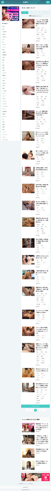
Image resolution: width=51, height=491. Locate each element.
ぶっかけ (4, 103)
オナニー (4, 116)
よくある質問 (20, 483)
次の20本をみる (35, 406)
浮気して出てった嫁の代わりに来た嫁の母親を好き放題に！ (42, 46)
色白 (42, 389)
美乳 (42, 30)
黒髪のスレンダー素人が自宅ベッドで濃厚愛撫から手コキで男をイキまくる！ (42, 346)
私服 (45, 98)
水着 (3, 80)
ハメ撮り (4, 91)
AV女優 (38, 27)
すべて (46, 12)
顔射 (3, 88)
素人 (3, 29)
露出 (3, 129)
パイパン (4, 78)
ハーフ (3, 47)
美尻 (37, 98)
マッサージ (4, 134)
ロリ (3, 39)
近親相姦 (4, 111)
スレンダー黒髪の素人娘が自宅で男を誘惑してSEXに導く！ (42, 113)
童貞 (3, 67)
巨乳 (3, 26)
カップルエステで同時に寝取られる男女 (42, 311)
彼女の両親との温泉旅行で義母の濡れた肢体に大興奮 (42, 241)
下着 (37, 228)
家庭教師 (4, 55)
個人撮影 (38, 38)
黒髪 (42, 96)
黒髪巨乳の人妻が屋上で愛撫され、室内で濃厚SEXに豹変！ (42, 289)
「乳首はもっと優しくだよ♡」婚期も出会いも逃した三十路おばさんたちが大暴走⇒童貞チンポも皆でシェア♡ (42, 439)
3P (3, 119)
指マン (38, 358)
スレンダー (39, 119)
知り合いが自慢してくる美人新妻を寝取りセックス (42, 203)
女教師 (3, 52)
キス (37, 76)
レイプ (3, 109)
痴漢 (3, 127)
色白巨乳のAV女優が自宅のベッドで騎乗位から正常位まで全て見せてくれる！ (42, 64)
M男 (3, 70)
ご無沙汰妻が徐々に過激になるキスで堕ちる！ (42, 272)
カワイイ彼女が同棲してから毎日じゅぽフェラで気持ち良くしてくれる (42, 330)
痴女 (3, 49)
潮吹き (3, 114)
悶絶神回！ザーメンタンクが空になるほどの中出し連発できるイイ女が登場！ (42, 426)
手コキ (3, 98)
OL (3, 62)
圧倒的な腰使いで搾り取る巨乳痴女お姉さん (42, 168)
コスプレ (4, 73)
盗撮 (3, 124)
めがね (3, 83)
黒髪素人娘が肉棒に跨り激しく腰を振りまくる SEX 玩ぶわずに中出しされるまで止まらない (42, 90)
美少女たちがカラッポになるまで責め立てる (42, 370)
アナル (3, 137)
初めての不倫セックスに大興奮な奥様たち (42, 462)
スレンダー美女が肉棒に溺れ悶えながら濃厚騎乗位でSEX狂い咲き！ (42, 22)
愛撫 (42, 34)
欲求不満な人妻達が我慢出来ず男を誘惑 (42, 185)
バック (38, 36)
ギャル (3, 44)
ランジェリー (39, 32)
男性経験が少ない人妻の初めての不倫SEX (42, 450)
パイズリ (4, 101)
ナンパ (3, 93)
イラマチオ (4, 106)
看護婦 (3, 75)
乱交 (3, 121)
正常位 (45, 32)
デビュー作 (4, 139)
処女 (3, 65)
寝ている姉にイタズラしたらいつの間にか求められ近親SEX (42, 153)
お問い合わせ (30, 483)
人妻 (3, 57)
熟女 (3, 60)
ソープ (3, 132)
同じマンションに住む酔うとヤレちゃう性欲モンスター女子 (42, 134)
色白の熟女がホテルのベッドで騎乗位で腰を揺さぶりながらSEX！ (42, 385)
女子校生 (4, 31)
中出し (3, 85)
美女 (43, 27)
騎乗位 (38, 34)
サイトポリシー (25, 483)
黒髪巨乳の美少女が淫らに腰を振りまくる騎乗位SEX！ (42, 220)
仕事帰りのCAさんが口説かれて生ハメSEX (42, 257)
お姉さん (4, 37)
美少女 (3, 34)
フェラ (3, 96)
